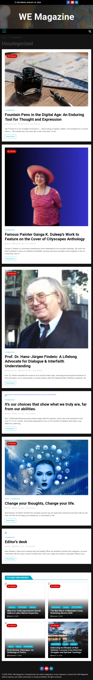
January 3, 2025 (57, 616)
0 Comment (36, 124)
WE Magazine (46, 16)
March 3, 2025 (13, 616)
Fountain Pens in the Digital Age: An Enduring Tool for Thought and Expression (44, 117)
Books (7, 499)
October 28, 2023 (26, 370)
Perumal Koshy (11, 124)
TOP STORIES (76, 607)
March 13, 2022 (19, 413)
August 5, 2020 (19, 546)
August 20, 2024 (19, 244)
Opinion (32, 607)
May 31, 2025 (24, 124)
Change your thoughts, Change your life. (40, 503)
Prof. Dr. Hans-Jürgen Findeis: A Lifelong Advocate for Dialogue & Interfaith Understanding (41, 361)
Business (12, 607)
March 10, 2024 (57, 655)
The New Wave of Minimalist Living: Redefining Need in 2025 (66, 612)
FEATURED (22, 607)
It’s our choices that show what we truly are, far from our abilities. (46, 406)
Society (65, 607)
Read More (10, 136)
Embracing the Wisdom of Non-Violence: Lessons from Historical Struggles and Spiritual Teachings (66, 650)
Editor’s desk (16, 541)
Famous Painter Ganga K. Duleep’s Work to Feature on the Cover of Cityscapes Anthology (45, 236)
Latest (65, 644)
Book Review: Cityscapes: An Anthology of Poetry (20, 651)
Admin (8, 244)
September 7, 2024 (15, 655)
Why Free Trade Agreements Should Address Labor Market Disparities (24, 612)
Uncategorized (10, 110)
